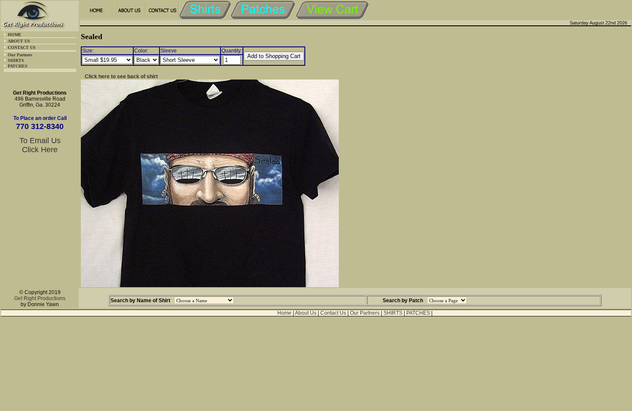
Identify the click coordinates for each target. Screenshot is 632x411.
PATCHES (18, 66)
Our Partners (20, 54)
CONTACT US (22, 47)
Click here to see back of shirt (121, 77)
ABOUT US (19, 41)
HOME (14, 34)
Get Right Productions (39, 298)
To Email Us (40, 140)
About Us (305, 313)
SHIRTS (16, 60)
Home (284, 313)
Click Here (40, 149)
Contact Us (333, 313)
